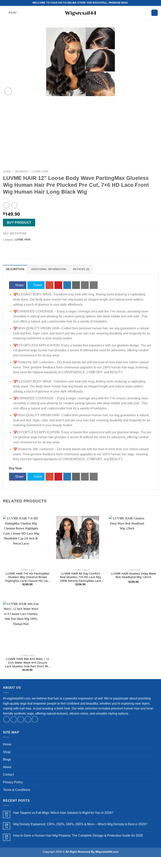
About (7, 767)
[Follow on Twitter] (20, 719)
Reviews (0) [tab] (81, 269)
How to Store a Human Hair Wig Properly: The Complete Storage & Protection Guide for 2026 (78, 835)
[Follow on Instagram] (13, 719)
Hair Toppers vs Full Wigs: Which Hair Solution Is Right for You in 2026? (63, 812)
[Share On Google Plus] (49, 285)
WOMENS (21, 171)
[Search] (154, 13)
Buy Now (15, 468)
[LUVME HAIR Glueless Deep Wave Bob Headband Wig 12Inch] (133, 562)
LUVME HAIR (40, 171)
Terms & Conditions (16, 789)
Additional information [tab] (48, 269)
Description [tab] (15, 269)
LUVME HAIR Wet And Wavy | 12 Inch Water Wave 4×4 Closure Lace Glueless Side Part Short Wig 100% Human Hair (27, 662)
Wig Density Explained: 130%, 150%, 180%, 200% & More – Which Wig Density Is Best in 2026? (80, 824)
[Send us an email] (28, 719)
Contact (8, 774)
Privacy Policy (13, 782)
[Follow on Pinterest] (35, 719)
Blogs (7, 759)
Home (7, 171)
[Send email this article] (76, 285)
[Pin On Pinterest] (58, 285)
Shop (6, 752)
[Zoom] (8, 91)
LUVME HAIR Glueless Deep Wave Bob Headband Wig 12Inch (133, 575)
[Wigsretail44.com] (80, 13)
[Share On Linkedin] (67, 285)
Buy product (19, 222)
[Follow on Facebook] (6, 719)
